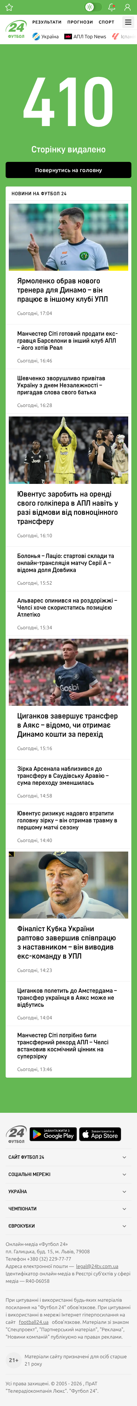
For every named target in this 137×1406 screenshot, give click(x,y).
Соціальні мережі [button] (29, 1174)
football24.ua (33, 1322)
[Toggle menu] (128, 22)
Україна (50, 36)
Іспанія (128, 36)
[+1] (9, 7)
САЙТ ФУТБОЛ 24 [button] (26, 1157)
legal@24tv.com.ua (97, 1266)
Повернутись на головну (68, 170)
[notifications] (111, 7)
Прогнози (80, 22)
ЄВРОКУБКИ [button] (21, 1226)
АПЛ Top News (89, 36)
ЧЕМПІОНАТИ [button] (22, 1209)
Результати (47, 22)
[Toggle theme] (93, 7)
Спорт (107, 22)
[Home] (16, 36)
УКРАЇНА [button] (17, 1192)
